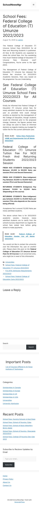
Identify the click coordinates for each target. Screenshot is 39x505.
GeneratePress (19, 502)
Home (5, 476)
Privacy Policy (8, 479)
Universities (9, 262)
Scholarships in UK (10, 394)
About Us (6, 482)
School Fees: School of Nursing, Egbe (17, 422)
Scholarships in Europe (11, 391)
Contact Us (7, 485)
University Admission (11, 403)
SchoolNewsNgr (12, 4)
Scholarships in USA (10, 397)
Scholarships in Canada (12, 388)
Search (5, 343)
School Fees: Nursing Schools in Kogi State (19, 419)
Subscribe (8, 465)
